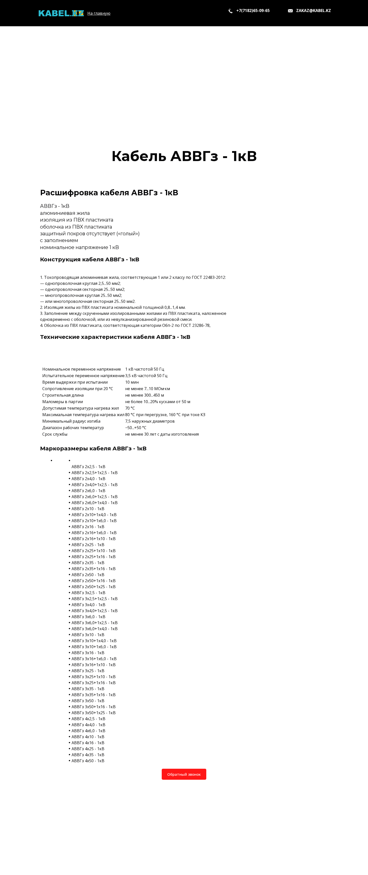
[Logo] (61, 13)
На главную (98, 13)
